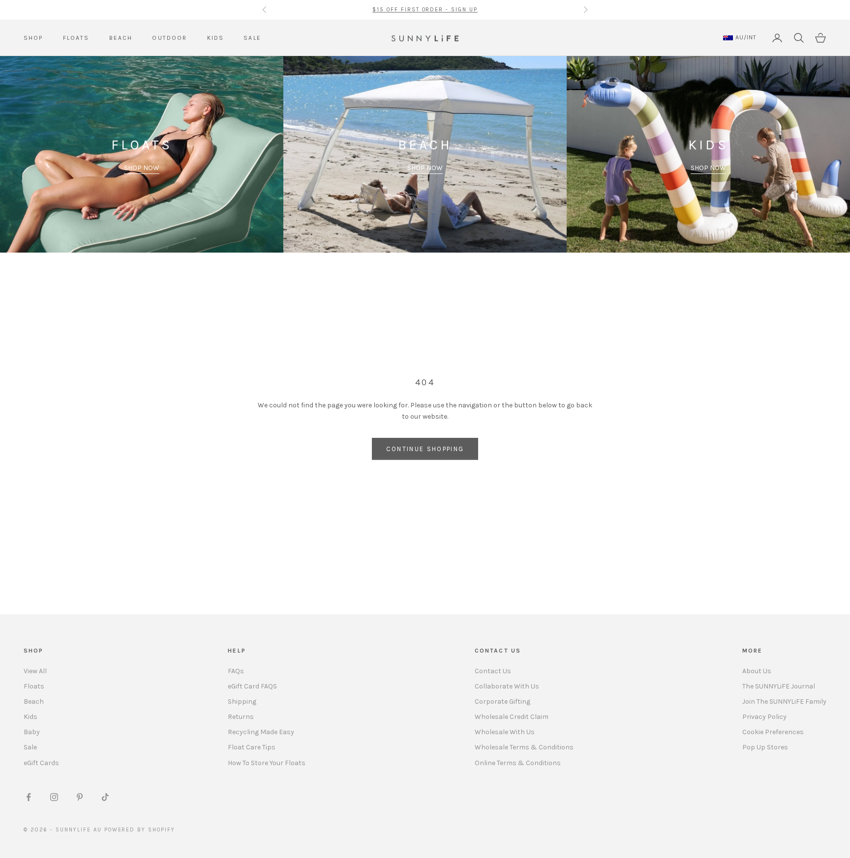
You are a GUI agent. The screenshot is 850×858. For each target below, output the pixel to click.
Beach (34, 701)
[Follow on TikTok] (105, 797)
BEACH (121, 37)
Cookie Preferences (773, 732)
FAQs (236, 671)
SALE (252, 37)
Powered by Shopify (140, 830)
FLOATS (76, 37)
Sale (30, 747)
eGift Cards (41, 763)
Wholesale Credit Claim (511, 717)
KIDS (215, 37)
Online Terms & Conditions (518, 763)
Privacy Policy (764, 717)
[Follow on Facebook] (28, 797)
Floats (34, 686)
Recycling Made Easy (261, 732)
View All (35, 671)
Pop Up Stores (765, 747)
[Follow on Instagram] (54, 797)
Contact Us (493, 671)
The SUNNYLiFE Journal (778, 686)
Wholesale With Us (505, 732)
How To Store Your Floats (266, 763)
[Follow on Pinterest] (80, 797)
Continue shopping (425, 449)
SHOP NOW (141, 168)
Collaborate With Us (507, 686)
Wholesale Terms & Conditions (524, 747)
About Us (756, 671)
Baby (32, 732)
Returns (241, 717)
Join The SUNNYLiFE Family (784, 701)
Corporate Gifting (502, 701)
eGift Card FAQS (252, 686)
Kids (30, 717)
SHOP (33, 37)
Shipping (242, 701)
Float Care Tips (251, 747)
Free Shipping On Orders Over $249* (425, 9)
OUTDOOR (169, 37)
